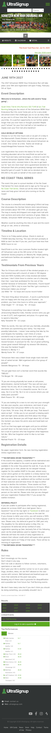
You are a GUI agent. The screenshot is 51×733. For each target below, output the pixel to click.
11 (25, 68)
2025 (16, 605)
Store (27, 727)
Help (32, 727)
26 (21, 71)
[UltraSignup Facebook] (36, 713)
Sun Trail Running (9, 619)
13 (30, 68)
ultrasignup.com (15, 704)
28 (26, 71)
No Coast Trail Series (9, 189)
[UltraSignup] (15, 4)
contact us (14, 701)
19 (44, 68)
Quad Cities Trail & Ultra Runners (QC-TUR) (18, 107)
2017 (16, 611)
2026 (4, 605)
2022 (4, 608)
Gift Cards (13, 727)
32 (36, 71)
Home (6, 727)
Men (4, 634)
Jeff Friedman (9, 675)
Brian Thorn (9, 654)
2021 (16, 608)
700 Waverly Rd (8, 19)
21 (49, 68)
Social (34, 40)
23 (14, 71)
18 (41, 68)
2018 (4, 611)
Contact (39, 727)
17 (39, 68)
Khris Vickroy (9, 662)
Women (10, 633)
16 (37, 68)
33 (38, 71)
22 (12, 71)
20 (46, 68)
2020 (28, 608)
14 (32, 68)
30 (31, 71)
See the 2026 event (43, 52)
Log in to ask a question (24, 624)
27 (24, 71)
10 (23, 68)
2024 (28, 605)
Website (7, 40)
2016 (28, 611)
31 (33, 71)
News (21, 727)
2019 (39, 608)
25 (19, 71)
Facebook (34, 511)
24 (17, 71)
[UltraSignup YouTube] (30, 713)
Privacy (28, 730)
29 (29, 71)
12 (27, 68)
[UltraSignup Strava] (46, 713)
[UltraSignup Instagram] (41, 713)
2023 (40, 605)
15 (34, 68)
